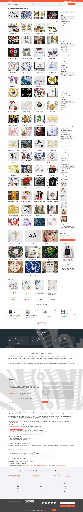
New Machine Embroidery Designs (37, 473)
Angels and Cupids (26, 46)
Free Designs (40, 4)
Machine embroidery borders (15, 430)
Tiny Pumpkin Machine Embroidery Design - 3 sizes (26, 292)
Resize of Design (57, 475)
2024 (18, 486)
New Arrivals (13, 21)
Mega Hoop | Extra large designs (39, 187)
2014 (41, 494)
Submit (45, 401)
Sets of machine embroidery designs (16, 432)
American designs (52, 58)
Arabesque (39, 46)
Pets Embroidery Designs (26, 228)
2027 (18, 483)
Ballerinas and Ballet (39, 72)
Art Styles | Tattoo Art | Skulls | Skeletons (66, 41)
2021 (18, 488)
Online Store (33, 4)
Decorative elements (26, 111)
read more (17, 316)
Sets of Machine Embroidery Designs (15, 259)
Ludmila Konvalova (25, 354)
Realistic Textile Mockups (50, 275)
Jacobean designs (39, 175)
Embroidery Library (35, 475)
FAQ (49, 4)
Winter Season (26, 33)
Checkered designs (39, 111)
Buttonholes (26, 98)
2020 (41, 488)
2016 (64, 491)
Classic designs (52, 111)
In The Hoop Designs (26, 175)
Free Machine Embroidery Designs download (17, 476)
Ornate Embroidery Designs (26, 215)
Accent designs (39, 58)
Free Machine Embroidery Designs (61, 473)
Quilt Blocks (39, 228)
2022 (64, 486)
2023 (41, 486)
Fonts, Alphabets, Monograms (13, 150)
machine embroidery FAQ (42, 465)
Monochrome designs (52, 187)
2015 (18, 494)
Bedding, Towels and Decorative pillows (66, 56)
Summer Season (52, 33)
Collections (26, 125)
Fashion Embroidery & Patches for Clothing (67, 76)
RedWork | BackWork (52, 228)
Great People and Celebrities (52, 162)
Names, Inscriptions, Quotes (13, 201)
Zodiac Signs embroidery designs (33, 275)
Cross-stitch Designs (39, 125)
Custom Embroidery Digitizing (37, 476)
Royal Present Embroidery (15, 4)
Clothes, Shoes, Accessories (13, 125)
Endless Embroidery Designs (26, 137)
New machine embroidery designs (16, 434)
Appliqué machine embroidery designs (16, 429)
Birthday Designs (13, 72)
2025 (64, 483)
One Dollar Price (39, 215)
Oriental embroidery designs (13, 215)
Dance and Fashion (52, 98)
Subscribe (68, 240)
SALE (33, 243)
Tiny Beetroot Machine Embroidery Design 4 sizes (13, 292)
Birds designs (26, 86)
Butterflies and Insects (13, 98)
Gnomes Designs (26, 162)
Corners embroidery (13, 137)
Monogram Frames (52, 150)
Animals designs (13, 46)
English (66, 1)
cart (74, 1)
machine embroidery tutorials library (59, 465)
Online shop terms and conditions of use (62, 476)
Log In (10, 1)
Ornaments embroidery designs (52, 201)
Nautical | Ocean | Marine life (26, 201)
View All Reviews (41, 323)
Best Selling (26, 21)
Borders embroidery (39, 86)
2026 (41, 483)
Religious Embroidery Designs (15, 243)
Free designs (39, 150)
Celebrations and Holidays (52, 21)
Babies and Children (13, 86)
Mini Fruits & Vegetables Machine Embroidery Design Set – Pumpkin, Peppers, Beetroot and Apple (52, 293)
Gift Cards (13, 162)
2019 (64, 488)
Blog (45, 4)
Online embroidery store (13, 473)
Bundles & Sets (39, 21)
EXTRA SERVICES (13, 33)
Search (68, 11)
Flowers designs (52, 137)
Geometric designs (39, 162)
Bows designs (52, 86)
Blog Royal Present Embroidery (14, 475)
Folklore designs (26, 150)
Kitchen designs (52, 175)
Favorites (15, 1)
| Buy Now (13, 299)
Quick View (13, 285)
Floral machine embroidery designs (16, 426)
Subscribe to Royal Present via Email (66, 500)
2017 (41, 491)
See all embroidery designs (50, 243)
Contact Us (72, 4)
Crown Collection (52, 125)
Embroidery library (56, 4)
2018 (18, 491)
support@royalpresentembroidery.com (27, 401)
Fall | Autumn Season (39, 33)
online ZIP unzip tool (14, 446)
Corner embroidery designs (14, 431)
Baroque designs (26, 72)
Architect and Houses (52, 46)
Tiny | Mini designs (15, 275)
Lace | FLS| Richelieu (26, 187)
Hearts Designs (13, 175)
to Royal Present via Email (64, 235)
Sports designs (50, 259)
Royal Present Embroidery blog (29, 465)
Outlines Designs (52, 215)
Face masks (39, 137)
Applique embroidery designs (26, 58)
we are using (44, 510)
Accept (54, 509)
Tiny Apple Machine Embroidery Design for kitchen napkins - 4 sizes (39, 292)
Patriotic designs (13, 228)
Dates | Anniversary (39, 98)
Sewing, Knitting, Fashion (32, 259)
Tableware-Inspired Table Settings (67, 126)
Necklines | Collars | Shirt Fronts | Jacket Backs (66, 139)
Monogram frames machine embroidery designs (18, 427)
